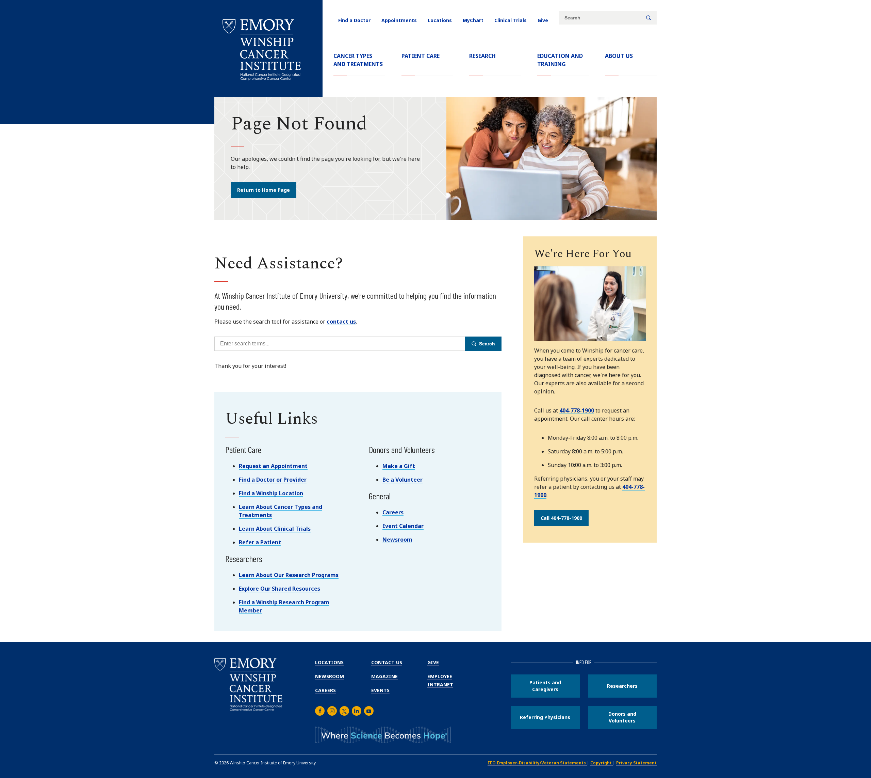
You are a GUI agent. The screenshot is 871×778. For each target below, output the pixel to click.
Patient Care (420, 56)
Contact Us (386, 662)
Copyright (601, 763)
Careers (393, 512)
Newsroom (397, 539)
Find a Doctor (354, 20)
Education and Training (560, 60)
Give (543, 20)
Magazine (384, 676)
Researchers (622, 686)
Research (482, 56)
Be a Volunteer (402, 479)
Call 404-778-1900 (561, 518)
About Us (619, 56)
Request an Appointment (273, 466)
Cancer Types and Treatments (358, 60)
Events (380, 690)
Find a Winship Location (271, 493)
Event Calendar (403, 526)
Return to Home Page (263, 190)
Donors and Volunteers (622, 717)
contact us (341, 321)
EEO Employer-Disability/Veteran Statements (537, 763)
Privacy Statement (636, 763)
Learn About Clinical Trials (275, 528)
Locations (440, 20)
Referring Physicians (545, 717)
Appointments (399, 20)
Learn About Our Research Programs (289, 575)
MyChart (473, 20)
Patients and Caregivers (545, 686)
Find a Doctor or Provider (273, 479)
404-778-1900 (576, 410)
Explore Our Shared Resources (279, 588)
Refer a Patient (260, 542)
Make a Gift (398, 466)
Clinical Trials (510, 20)
